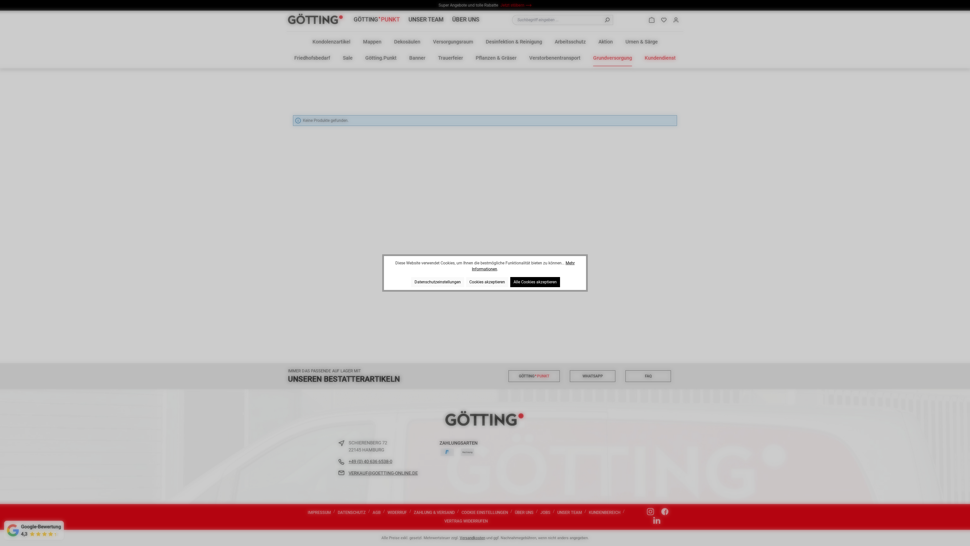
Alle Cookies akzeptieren (535, 282)
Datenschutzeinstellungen (438, 282)
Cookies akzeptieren (487, 282)
